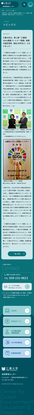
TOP (3, 10)
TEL (16, 277)
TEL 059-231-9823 (8, 380)
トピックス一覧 (10, 10)
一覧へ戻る (17, 254)
